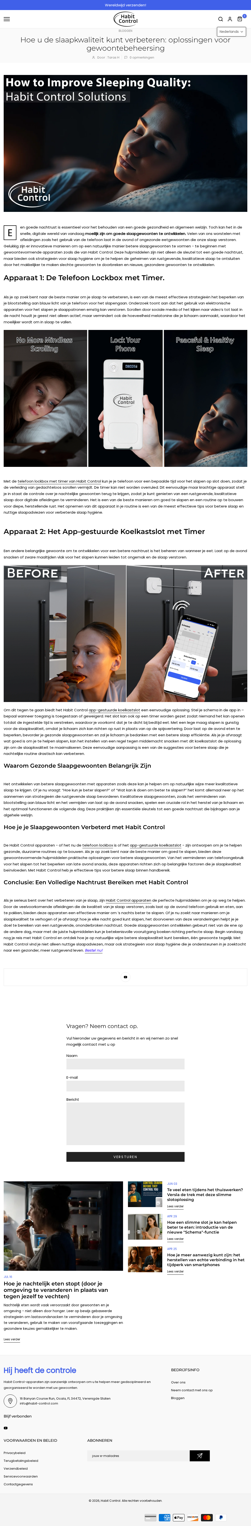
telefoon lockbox (97, 845)
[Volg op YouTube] (125, 977)
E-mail (72, 1077)
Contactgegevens (18, 1484)
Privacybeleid (14, 1453)
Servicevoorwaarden (21, 1476)
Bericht (72, 1099)
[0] (240, 19)
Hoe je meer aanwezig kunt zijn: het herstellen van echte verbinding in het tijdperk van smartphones (206, 1260)
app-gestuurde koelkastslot (114, 710)
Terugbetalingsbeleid (21, 1460)
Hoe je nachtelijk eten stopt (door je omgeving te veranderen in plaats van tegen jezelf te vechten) (56, 1290)
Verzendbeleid (16, 1468)
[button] (231, 31)
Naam (71, 1055)
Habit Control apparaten (128, 900)
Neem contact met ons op (192, 1390)
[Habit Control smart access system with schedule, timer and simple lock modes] (125, 633)
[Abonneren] (200, 1455)
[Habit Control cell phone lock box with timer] (125, 398)
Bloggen (125, 31)
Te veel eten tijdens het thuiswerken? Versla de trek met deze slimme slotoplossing (205, 1194)
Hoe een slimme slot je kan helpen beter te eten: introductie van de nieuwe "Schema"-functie (202, 1227)
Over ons (178, 1382)
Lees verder (12, 1339)
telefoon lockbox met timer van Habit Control (59, 481)
